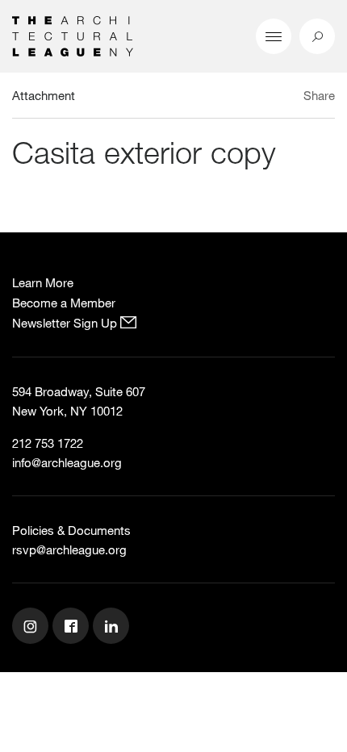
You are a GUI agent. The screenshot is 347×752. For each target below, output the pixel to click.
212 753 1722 (47, 443)
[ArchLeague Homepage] (72, 34)
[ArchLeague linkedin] (113, 628)
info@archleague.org (67, 462)
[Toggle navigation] (273, 36)
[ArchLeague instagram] (32, 628)
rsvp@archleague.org (69, 549)
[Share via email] (246, 97)
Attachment (43, 95)
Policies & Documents (71, 530)
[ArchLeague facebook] (72, 628)
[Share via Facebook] (289, 97)
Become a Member (63, 302)
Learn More (42, 282)
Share (319, 95)
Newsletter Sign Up (66, 322)
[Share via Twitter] (271, 97)
